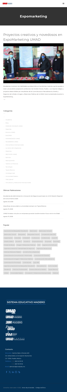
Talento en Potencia (12, 164)
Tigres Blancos (10, 170)
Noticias (8, 157)
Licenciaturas (27, 262)
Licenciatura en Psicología (12, 262)
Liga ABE (36, 262)
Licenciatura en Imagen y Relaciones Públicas (18, 259)
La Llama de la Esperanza (13, 148)
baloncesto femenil (45, 231)
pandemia (7, 269)
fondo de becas (9, 245)
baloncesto (33, 231)
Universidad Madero (12, 176)
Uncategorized (10, 173)
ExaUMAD (9, 135)
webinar (55, 273)
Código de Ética (40, 387)
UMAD (6, 273)
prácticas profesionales (20, 269)
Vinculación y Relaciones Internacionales (18, 182)
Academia (9, 120)
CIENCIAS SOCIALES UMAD (14, 126)
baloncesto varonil (10, 234)
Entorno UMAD (10, 132)
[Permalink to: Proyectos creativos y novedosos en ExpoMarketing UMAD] (5, 45)
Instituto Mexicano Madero (12, 252)
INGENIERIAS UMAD (12, 142)
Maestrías (9, 151)
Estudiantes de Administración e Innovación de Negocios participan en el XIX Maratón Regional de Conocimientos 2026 (33, 197)
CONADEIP (26, 238)
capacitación (8, 238)
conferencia (35, 238)
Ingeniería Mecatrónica (44, 248)
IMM (39, 245)
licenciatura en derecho (41, 255)
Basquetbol (21, 234)
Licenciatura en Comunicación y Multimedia (18, 255)
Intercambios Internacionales (15, 145)
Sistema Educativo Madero (37, 269)
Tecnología (9, 167)
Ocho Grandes (52, 266)
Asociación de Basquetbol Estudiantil (16, 231)
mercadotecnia (41, 266)
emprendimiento (37, 241)
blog (7, 123)
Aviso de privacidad (28, 387)
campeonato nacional (48, 234)
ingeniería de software (49, 245)
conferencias (46, 238)
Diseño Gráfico (8, 241)
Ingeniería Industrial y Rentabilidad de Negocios (19, 248)
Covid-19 (54, 238)
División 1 (19, 241)
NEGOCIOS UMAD (11, 154)
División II (27, 241)
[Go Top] (64, 388)
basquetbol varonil (33, 234)
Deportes (8, 129)
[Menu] (63, 3)
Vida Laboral (9, 179)
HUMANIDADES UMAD (13, 138)
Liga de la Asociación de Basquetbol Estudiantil (19, 266)
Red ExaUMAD (10, 160)
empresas (48, 241)
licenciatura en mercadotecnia (44, 259)
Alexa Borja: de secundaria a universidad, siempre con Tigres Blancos (24, 206)
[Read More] (4, 100)
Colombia (18, 238)
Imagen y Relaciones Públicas (26, 245)
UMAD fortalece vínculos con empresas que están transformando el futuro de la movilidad (31, 213)
